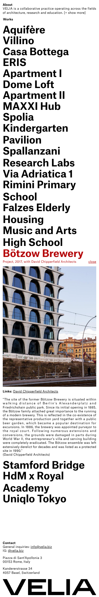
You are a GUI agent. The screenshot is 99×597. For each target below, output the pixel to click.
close (92, 262)
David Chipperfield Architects (35, 391)
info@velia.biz (41, 547)
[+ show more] (75, 13)
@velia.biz (16, 551)
